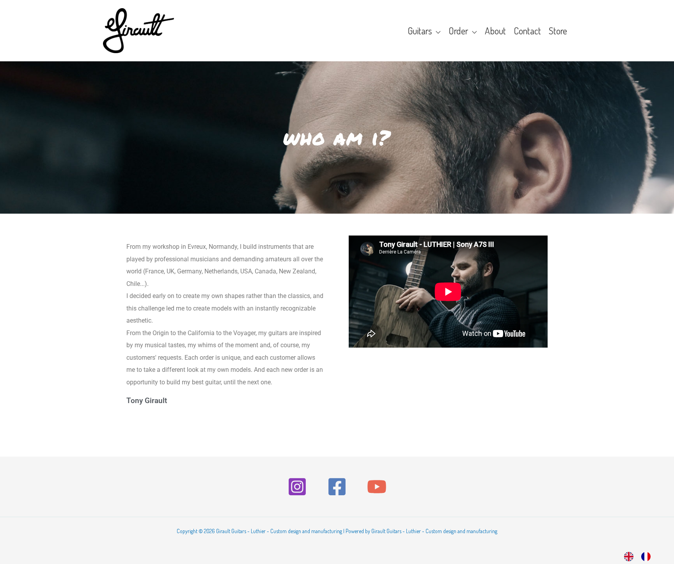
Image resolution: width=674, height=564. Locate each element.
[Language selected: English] (641, 555)
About (495, 31)
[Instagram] (297, 486)
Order (458, 31)
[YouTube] (376, 486)
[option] (647, 556)
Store (558, 31)
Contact (527, 31)
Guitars (420, 31)
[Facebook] (337, 486)
